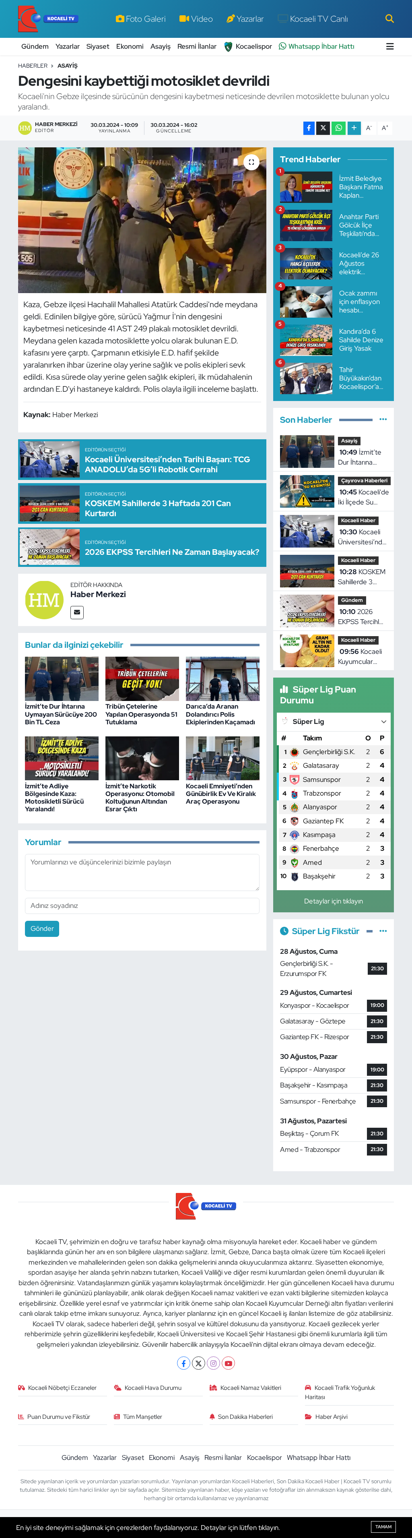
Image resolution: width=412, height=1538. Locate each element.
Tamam (383, 1527)
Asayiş (160, 46)
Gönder (42, 928)
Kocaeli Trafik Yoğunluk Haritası (340, 1392)
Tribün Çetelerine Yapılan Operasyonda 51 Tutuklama (141, 714)
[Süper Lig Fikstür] (383, 930)
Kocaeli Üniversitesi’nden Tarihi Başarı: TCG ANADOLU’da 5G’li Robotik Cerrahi (364, 537)
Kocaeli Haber (358, 520)
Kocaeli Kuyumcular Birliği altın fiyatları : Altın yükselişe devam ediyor (360, 657)
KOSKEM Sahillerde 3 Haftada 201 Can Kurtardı (361, 577)
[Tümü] (383, 419)
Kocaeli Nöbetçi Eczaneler (62, 1388)
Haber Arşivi (331, 1417)
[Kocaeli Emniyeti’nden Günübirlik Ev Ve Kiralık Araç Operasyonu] (223, 757)
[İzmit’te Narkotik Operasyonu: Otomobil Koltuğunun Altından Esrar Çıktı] (142, 757)
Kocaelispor (254, 46)
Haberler (32, 65)
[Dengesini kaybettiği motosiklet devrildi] (142, 220)
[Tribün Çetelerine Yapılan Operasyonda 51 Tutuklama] (142, 678)
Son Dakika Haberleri (245, 1417)
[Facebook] (183, 1363)
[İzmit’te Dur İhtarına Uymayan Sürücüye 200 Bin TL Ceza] (62, 678)
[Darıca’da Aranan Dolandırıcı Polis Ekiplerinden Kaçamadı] (223, 678)
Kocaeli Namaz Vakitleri (250, 1388)
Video (202, 18)
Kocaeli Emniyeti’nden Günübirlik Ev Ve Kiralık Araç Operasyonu (221, 794)
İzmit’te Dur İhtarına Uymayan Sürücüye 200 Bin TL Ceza (61, 714)
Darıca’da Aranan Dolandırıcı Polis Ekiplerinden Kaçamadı (220, 714)
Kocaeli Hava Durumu (153, 1388)
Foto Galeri (146, 18)
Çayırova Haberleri (364, 480)
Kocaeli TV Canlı (319, 18)
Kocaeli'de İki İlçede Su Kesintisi (363, 498)
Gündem (35, 46)
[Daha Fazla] (354, 128)
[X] (198, 1363)
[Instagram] (213, 1363)
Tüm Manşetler (142, 1417)
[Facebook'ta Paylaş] (309, 128)
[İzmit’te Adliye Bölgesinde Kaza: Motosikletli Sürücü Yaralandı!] (62, 757)
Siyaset (98, 46)
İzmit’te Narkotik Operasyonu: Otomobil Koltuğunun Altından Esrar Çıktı (140, 798)
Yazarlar (250, 18)
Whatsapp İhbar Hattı (321, 46)
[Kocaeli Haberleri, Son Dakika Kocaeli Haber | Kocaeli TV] (48, 19)
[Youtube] (228, 1363)
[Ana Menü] (390, 46)
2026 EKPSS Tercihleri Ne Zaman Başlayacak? (362, 617)
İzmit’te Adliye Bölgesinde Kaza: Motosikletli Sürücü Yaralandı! (54, 798)
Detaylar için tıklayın (333, 901)
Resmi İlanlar (196, 46)
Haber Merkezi (98, 594)
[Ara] (389, 18)
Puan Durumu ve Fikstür (58, 1417)
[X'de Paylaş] (323, 128)
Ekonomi (130, 46)
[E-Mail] (77, 612)
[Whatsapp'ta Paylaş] (339, 128)
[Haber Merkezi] (44, 599)
